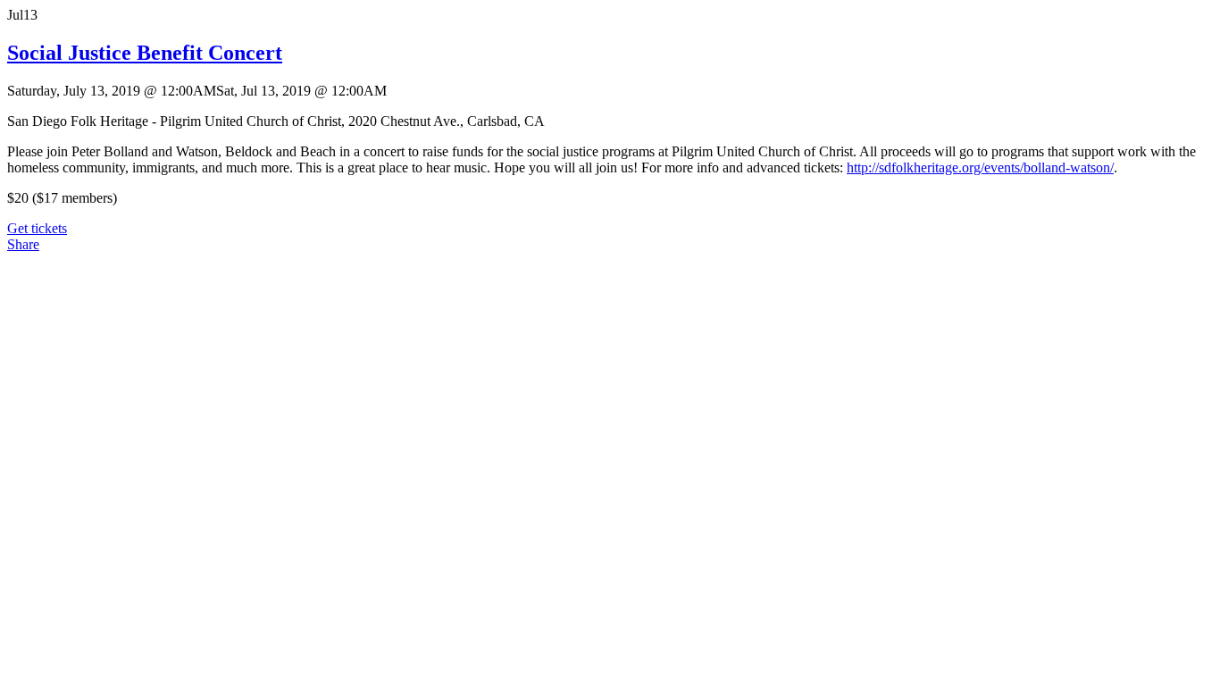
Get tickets (37, 228)
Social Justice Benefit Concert (144, 52)
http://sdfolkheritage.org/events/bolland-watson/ (980, 167)
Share (23, 244)
